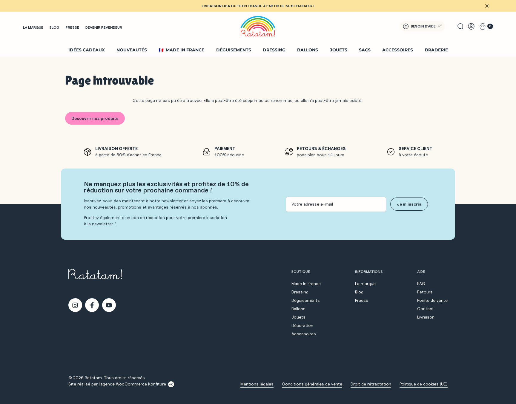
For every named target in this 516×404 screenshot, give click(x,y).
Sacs (365, 50)
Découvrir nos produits (95, 118)
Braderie (436, 50)
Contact (425, 308)
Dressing (274, 50)
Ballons (307, 50)
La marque (33, 27)
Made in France (185, 50)
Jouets (338, 50)
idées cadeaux (86, 50)
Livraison (425, 317)
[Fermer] (487, 6)
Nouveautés (131, 50)
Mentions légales (257, 384)
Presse (72, 27)
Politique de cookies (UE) (424, 384)
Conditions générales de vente (312, 384)
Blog (54, 27)
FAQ (421, 283)
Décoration (302, 325)
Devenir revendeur (103, 27)
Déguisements (233, 50)
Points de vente (432, 300)
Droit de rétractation (371, 384)
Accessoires (397, 50)
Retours (425, 292)
